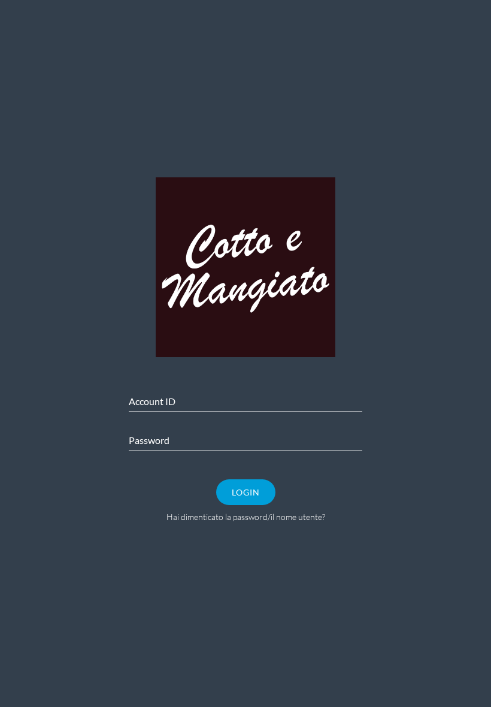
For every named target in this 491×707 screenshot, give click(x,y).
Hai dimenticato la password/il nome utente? (245, 517)
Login (246, 492)
